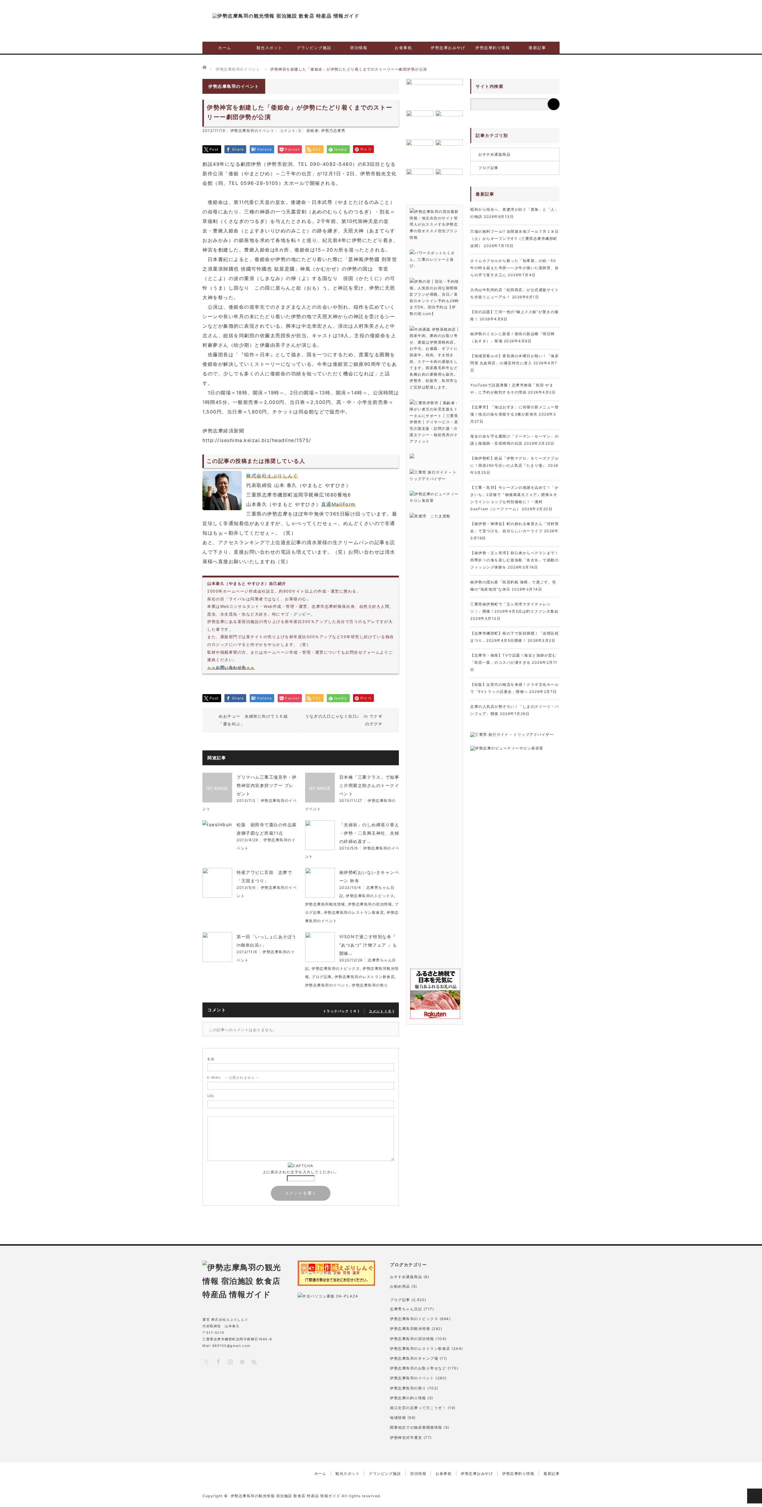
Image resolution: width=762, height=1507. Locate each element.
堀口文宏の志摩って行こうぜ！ (418, 1408)
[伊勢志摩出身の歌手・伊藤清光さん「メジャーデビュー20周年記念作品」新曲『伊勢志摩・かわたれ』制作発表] (434, 93)
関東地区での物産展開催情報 (416, 1427)
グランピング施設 (314, 47)
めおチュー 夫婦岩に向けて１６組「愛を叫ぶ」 (253, 720)
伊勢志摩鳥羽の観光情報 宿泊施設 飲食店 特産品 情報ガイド (286, 1496)
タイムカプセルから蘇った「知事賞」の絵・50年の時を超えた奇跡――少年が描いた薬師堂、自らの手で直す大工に (514, 267)
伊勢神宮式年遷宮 (406, 1437)
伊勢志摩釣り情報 (492, 47)
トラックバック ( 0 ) (341, 1011)
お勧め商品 (400, 1286)
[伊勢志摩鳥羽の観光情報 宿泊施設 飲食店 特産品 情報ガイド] (286, 15)
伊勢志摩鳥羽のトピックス (370, 896)
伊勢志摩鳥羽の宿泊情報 (370, 904)
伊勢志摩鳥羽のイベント (252, 130)
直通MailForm (338, 504)
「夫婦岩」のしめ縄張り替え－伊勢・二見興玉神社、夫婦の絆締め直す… (369, 833)
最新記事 (537, 47)
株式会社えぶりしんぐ (272, 476)
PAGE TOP (754, 1496)
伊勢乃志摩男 (333, 130)
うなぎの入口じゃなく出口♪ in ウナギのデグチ (343, 720)
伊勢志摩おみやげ (448, 47)
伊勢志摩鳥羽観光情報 (325, 904)
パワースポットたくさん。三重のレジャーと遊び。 (432, 259)
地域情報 (398, 1417)
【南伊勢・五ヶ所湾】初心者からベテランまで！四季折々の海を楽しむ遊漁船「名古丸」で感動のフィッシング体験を (514, 560)
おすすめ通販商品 (494, 154)
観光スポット (269, 47)
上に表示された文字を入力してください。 (301, 1172)
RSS (253, 1361)
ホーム (224, 47)
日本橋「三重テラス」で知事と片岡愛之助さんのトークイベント (369, 785)
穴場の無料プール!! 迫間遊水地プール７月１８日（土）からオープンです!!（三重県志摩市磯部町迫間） (514, 238)
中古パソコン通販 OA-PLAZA (330, 1296)
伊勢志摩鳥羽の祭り (370, 985)
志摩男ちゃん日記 (406, 1309)
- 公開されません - (232, 1077)
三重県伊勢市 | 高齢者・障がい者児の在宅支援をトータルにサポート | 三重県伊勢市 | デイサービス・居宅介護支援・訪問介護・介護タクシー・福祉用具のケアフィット (434, 422)
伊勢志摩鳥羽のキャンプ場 (414, 1358)
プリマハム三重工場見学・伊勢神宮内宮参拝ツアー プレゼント (267, 785)
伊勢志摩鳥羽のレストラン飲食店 (354, 912)
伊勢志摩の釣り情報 (408, 1398)
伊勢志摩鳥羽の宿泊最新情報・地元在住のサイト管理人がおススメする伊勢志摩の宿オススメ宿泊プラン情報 (434, 224)
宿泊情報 (358, 47)
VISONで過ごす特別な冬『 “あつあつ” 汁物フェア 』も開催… (368, 945)
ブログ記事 (322, 977)
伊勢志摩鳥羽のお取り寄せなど (418, 1368)
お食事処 (403, 47)
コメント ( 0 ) (381, 1011)
